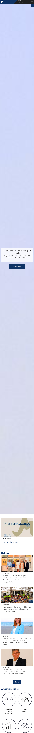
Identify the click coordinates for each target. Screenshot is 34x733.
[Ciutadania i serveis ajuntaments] (9, 699)
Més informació (17, 266)
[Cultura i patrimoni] (25, 699)
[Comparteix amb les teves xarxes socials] (32, 5)
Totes (17, 682)
